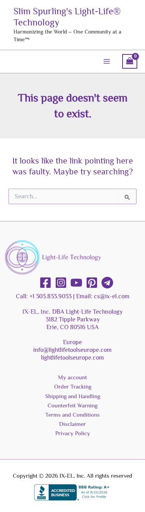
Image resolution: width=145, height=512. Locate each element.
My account (72, 377)
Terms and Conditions (72, 415)
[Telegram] (107, 283)
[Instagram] (61, 283)
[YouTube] (76, 283)
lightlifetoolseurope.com (72, 357)
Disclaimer (72, 424)
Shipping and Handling (72, 396)
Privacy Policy (72, 433)
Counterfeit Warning (72, 405)
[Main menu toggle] (106, 61)
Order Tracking (72, 387)
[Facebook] (45, 283)
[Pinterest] (92, 283)
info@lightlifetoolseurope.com (72, 349)
